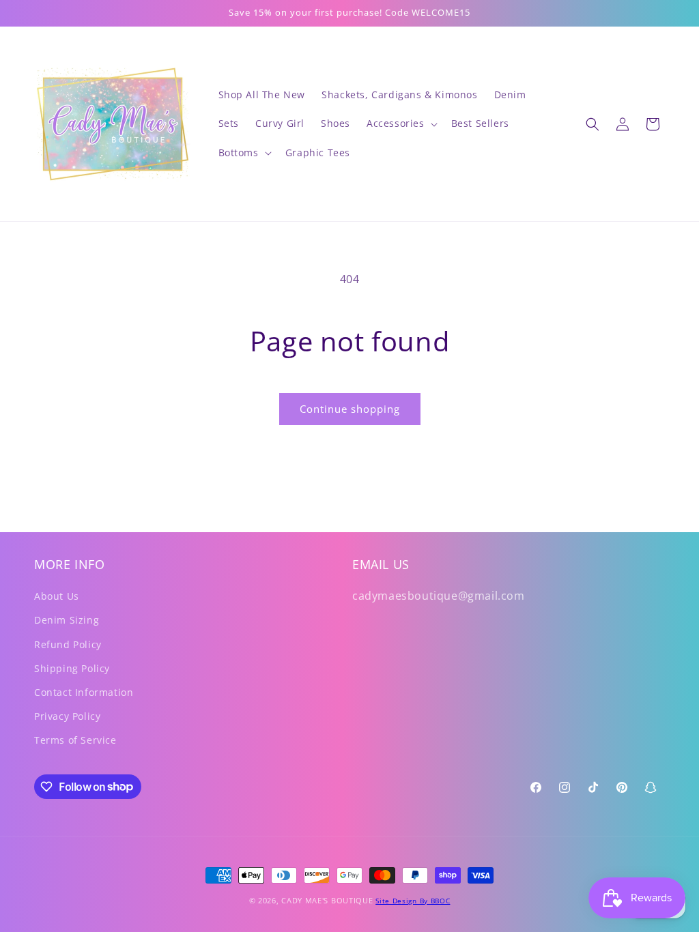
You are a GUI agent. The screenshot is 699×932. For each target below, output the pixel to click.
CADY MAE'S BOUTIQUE (327, 900)
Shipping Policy (72, 668)
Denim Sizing (66, 619)
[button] (400, 123)
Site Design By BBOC (412, 900)
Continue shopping (350, 409)
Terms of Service (75, 739)
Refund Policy (68, 644)
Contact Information (83, 692)
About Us (56, 595)
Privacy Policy (67, 716)
